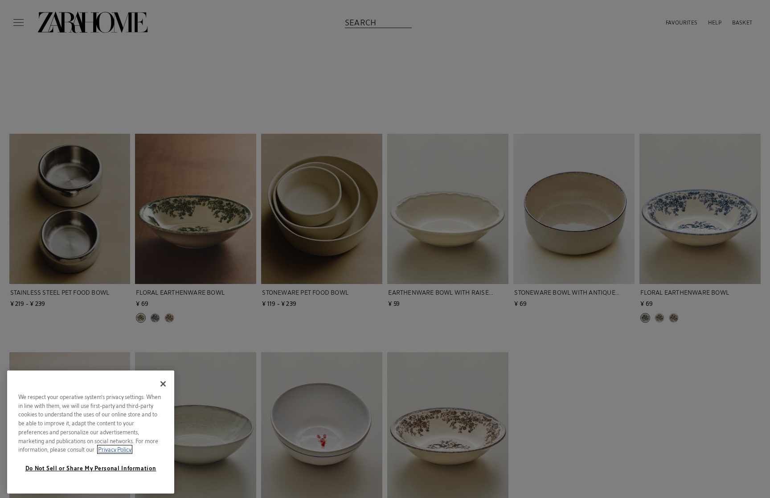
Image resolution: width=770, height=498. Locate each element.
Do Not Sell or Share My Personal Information (90, 468)
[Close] (163, 384)
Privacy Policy (114, 449)
